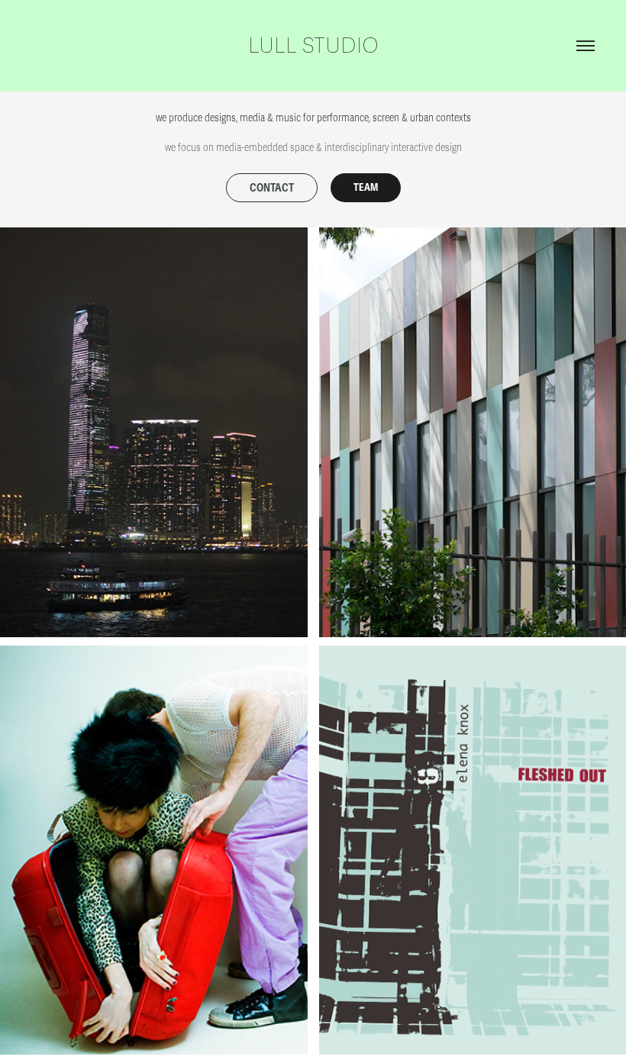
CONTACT (272, 188)
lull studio (313, 46)
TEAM (365, 188)
